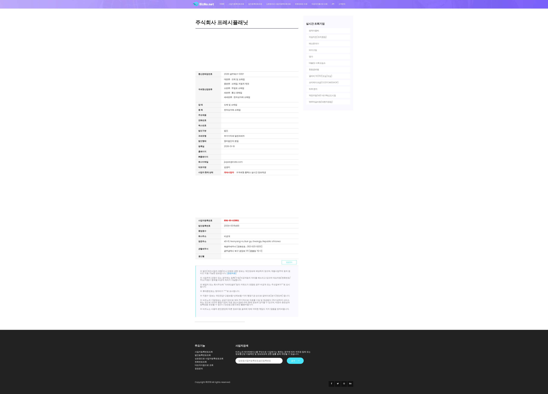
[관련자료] (231, 273)
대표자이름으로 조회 (320, 4)
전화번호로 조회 (301, 4)
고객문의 (342, 4)
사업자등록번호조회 (236, 4)
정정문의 (289, 262)
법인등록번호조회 (255, 4)
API (333, 4)
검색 (293, 360)
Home (222, 4)
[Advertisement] (247, 50)
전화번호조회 (201, 361)
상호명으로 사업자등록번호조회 (278, 4)
